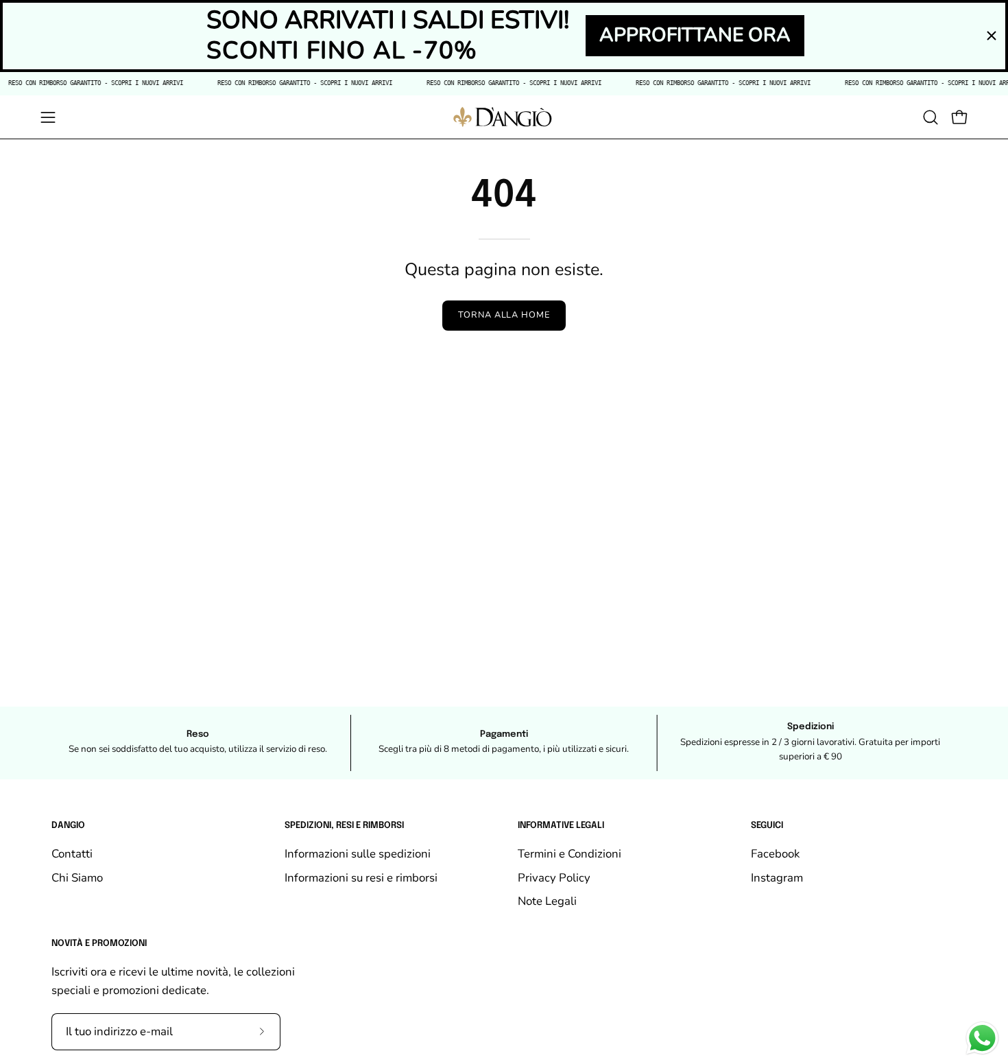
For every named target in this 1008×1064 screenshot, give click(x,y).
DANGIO (68, 825)
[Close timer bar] (991, 35)
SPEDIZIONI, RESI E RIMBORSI (344, 825)
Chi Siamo (77, 878)
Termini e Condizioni (569, 854)
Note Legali (547, 902)
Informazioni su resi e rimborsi (361, 878)
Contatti (72, 854)
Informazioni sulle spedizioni (358, 854)
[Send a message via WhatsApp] (982, 1038)
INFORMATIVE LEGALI (561, 825)
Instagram (777, 878)
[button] (930, 117)
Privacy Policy (554, 878)
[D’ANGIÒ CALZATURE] (504, 117)
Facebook (775, 854)
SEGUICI (767, 825)
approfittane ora (695, 35)
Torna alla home (504, 315)
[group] (504, 743)
